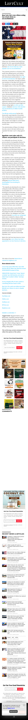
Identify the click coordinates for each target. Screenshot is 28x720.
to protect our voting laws (19, 215)
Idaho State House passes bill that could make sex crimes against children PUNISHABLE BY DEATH (15, 617)
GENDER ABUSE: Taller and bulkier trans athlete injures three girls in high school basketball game (16, 559)
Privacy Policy (11, 708)
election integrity (6, 319)
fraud (19, 319)
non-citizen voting (10, 323)
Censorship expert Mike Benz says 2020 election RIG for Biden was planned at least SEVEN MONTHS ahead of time (14, 268)
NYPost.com (5, 305)
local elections (10, 321)
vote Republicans (17, 324)
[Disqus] (14, 432)
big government (15, 315)
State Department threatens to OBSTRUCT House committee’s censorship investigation (14, 590)
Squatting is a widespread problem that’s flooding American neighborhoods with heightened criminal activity (15, 538)
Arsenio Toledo (12, 21)
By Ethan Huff (15, 579)
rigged (4, 324)
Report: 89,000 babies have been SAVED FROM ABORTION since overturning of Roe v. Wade (15, 643)
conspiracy (12, 317)
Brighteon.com (13, 260)
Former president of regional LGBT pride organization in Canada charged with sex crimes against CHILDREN (16, 625)
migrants (17, 321)
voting (4, 326)
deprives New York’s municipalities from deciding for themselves (11, 182)
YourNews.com (6, 296)
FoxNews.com (5, 302)
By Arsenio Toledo (16, 555)
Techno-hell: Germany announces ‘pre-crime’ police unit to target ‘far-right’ (16, 632)
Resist (22, 323)
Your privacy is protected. (8, 351)
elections (14, 319)
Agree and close (13, 711)
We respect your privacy (19, 697)
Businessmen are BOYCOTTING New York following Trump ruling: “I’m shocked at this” (15, 576)
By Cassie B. (15, 542)
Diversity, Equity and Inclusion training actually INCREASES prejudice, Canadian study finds (16, 669)
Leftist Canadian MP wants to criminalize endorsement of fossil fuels (15, 546)
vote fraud (9, 324)
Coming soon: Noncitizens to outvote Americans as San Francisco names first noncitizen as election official (16, 583)
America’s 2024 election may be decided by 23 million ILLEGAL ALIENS (13, 108)
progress (17, 323)
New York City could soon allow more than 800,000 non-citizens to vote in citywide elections (13, 288)
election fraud (19, 317)
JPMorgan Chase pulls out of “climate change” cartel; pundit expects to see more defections (16, 610)
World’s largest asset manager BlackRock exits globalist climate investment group (15, 603)
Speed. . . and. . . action (12, 637)
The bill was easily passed (9, 113)
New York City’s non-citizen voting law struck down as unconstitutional (16, 553)
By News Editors (16, 572)
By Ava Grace (15, 613)
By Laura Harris (15, 562)
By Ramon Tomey (16, 593)
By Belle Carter (15, 549)
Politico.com (5, 299)
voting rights (9, 326)
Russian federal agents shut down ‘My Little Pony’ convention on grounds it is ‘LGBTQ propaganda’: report (16, 676)
